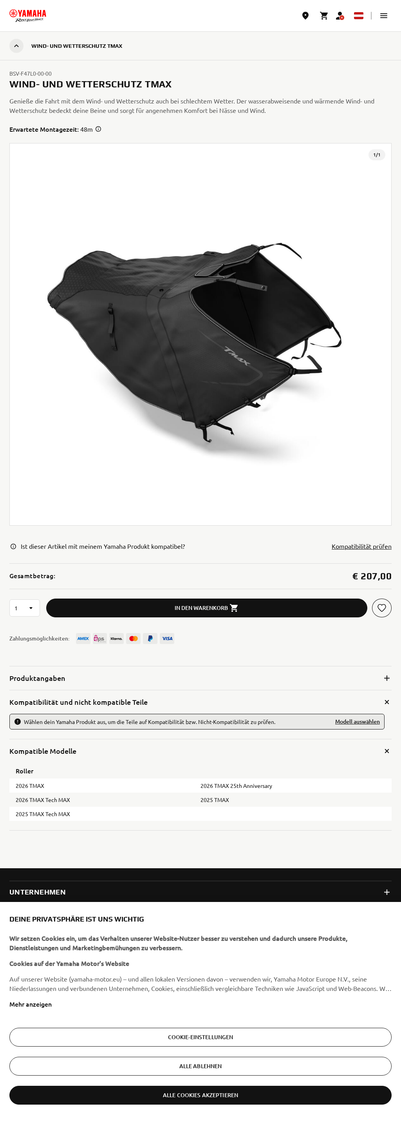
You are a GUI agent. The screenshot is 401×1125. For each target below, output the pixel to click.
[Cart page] (324, 15)
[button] (384, 16)
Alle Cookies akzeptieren (200, 1095)
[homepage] (27, 16)
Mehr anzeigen (30, 1004)
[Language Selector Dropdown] (359, 16)
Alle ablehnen (200, 1066)
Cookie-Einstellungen (200, 1037)
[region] (200, 1013)
